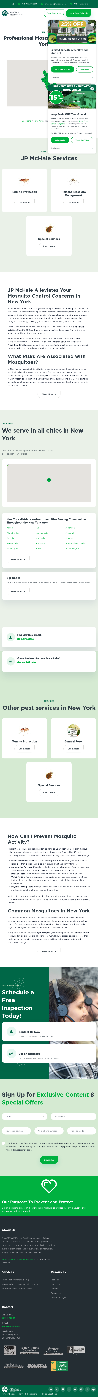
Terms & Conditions (28, 1394)
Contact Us (56, 1293)
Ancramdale (12, 543)
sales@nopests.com (11, 1326)
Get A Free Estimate (62, 69)
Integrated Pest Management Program (20, 1284)
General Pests (74, 741)
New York (38, 121)
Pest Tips (55, 1280)
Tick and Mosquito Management (73, 193)
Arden (39, 548)
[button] (48, 84)
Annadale (40, 543)
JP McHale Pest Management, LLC (18, 1259)
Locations (27, 121)
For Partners (56, 1284)
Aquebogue (12, 548)
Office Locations (49, 1394)
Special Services (49, 239)
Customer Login (58, 1297)
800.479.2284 (8, 1318)
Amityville (40, 538)
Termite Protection (24, 192)
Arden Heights (72, 548)
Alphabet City (13, 533)
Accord (10, 528)
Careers (54, 1288)
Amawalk (69, 533)
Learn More (84, 69)
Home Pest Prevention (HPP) (15, 1280)
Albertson (70, 528)
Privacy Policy (8, 1394)
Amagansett (42, 533)
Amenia (10, 538)
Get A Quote (60, 140)
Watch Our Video (82, 140)
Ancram (69, 538)
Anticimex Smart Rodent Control (17, 1288)
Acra (38, 528)
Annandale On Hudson (76, 543)
